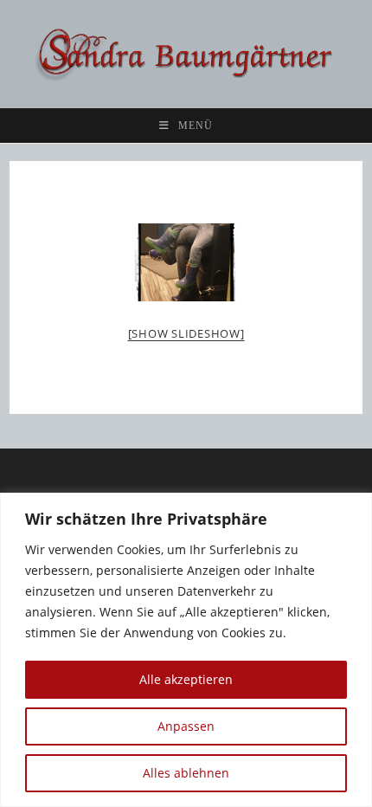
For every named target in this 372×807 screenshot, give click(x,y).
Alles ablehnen (186, 773)
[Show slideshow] (186, 333)
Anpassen (186, 726)
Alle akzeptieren (186, 679)
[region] (186, 650)
